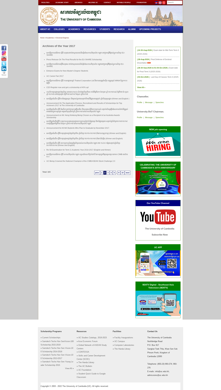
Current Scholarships (51, 338)
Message (149, 102)
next (127, 173)
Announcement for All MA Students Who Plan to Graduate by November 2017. (78, 128)
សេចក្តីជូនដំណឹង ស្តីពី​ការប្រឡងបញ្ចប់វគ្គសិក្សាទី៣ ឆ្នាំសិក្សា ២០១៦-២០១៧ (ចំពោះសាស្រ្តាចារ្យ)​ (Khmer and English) (86, 133)
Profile (139, 102)
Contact (107, 2)
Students (105, 29)
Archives (78, 2)
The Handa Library (86, 362)
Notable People (124, 2)
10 (122, 173)
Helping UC (93, 2)
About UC (45, 29)
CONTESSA (83, 352)
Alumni (132, 29)
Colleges (59, 29)
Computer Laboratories (124, 345)
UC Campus (119, 341)
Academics (74, 29)
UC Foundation (84, 370)
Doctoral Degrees (62, 38)
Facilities (45, 2)
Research (119, 29)
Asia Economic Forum (88, 341)
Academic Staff (62, 2)
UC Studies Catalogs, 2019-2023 (92, 338)
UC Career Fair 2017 (55, 76)
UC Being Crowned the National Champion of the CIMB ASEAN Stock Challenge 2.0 (80, 161)
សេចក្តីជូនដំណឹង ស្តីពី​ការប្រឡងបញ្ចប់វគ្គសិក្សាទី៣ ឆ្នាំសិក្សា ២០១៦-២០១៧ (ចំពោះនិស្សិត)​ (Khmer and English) (84, 139)
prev (97, 173)
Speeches (159, 102)
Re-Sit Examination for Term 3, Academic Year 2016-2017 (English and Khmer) (78, 150)
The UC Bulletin (85, 366)
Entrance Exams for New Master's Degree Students (67, 71)
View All (68, 368)
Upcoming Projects (150, 29)
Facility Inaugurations (123, 338)
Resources (90, 29)
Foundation (141, 2)
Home (42, 38)
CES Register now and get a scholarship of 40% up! (67, 87)
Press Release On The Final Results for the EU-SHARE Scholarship (74, 60)
